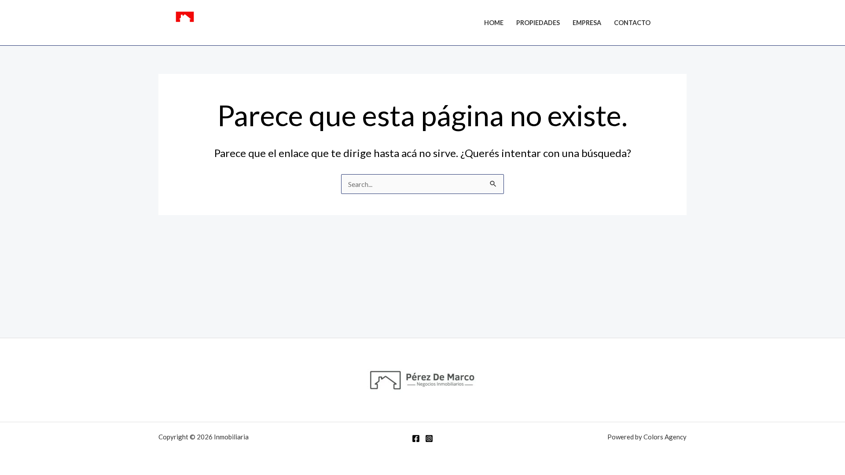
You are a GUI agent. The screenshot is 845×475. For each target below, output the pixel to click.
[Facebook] (669, 24)
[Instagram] (683, 24)
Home (493, 22)
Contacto (632, 22)
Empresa (587, 22)
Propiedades (538, 22)
